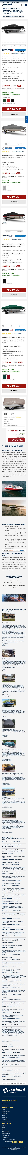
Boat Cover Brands (6, 1133)
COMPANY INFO (7, 1107)
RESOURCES (6, 1123)
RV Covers (18, 1148)
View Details (14, 114)
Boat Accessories (5, 1137)
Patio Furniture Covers (20, 1147)
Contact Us (4, 1117)
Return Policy (5, 1113)
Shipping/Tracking (6, 1111)
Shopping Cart (5, 1104)
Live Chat (26, 119)
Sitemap (4, 1125)
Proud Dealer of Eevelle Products (8, 1139)
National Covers (5, 1147)
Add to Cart (14, 109)
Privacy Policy (5, 1119)
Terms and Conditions (6, 1121)
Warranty (4, 1115)
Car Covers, (14, 1148)
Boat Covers (10, 1147)
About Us (4, 1109)
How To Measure (5, 1131)
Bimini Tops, (14, 1147)
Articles (3, 1127)
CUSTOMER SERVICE (9, 1101)
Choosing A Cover (5, 1135)
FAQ (3, 1129)
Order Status (4, 1103)
